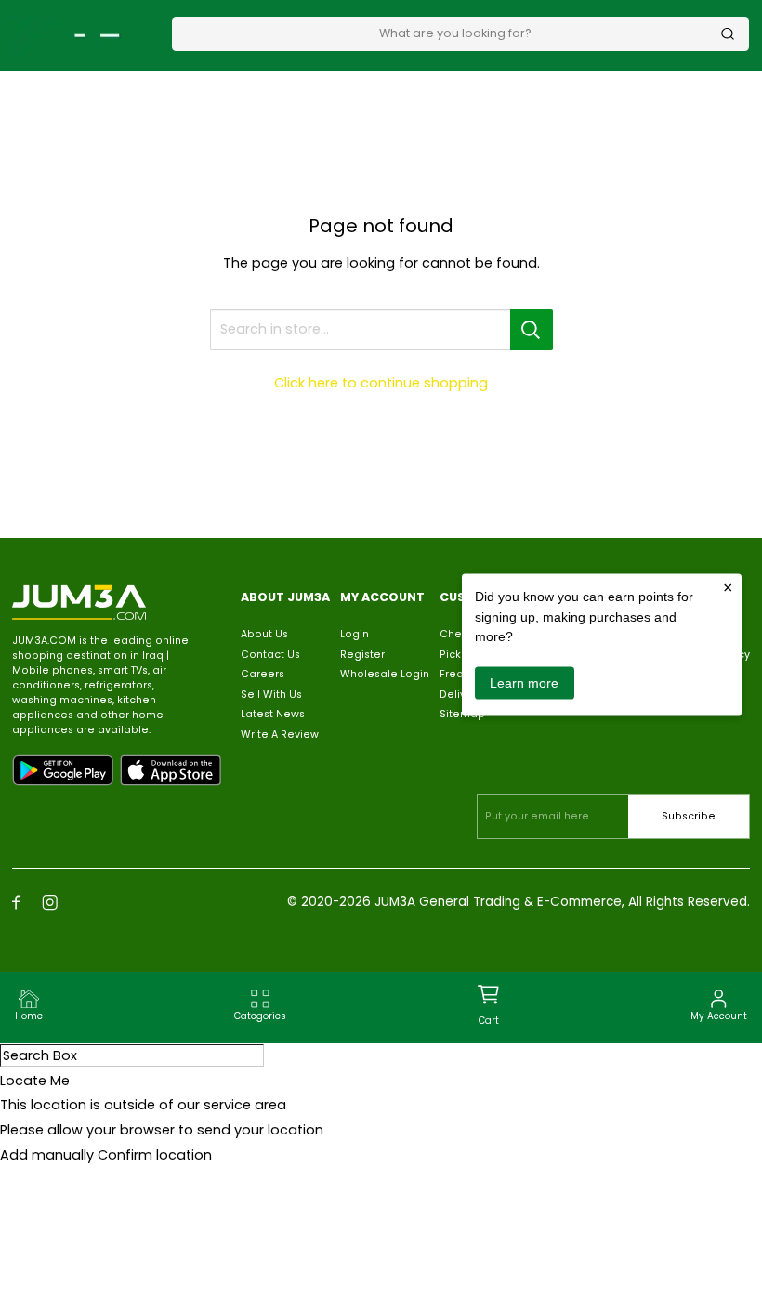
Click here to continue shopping (381, 383)
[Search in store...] (531, 329)
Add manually (47, 1155)
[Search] (727, 33)
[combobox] (455, 33)
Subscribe (689, 816)
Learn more (524, 682)
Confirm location (155, 1155)
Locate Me (35, 1080)
